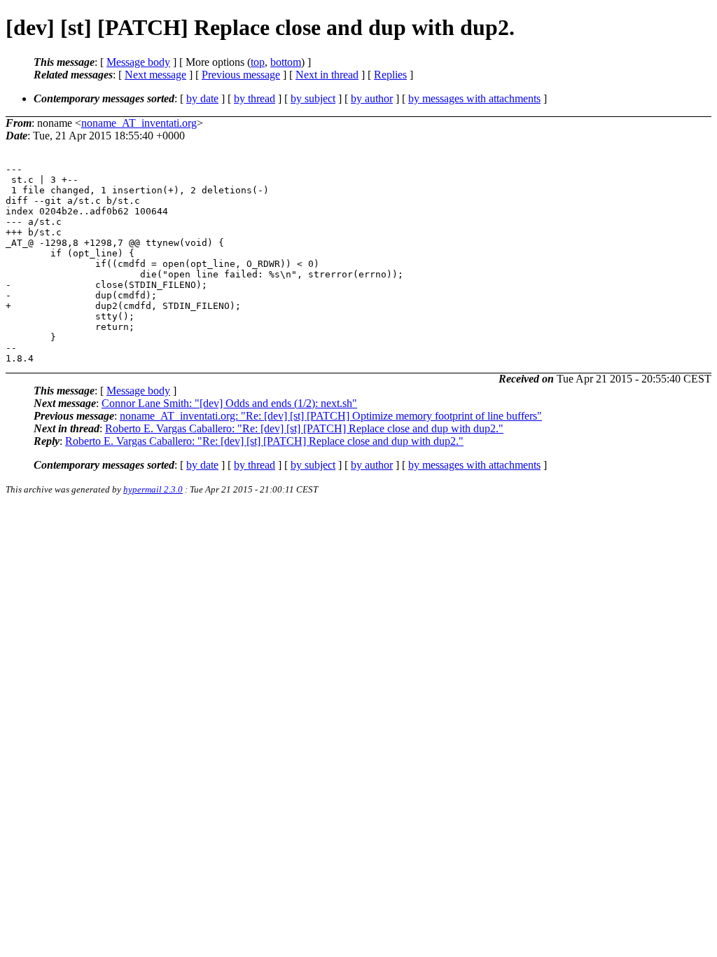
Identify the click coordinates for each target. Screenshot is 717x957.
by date (202, 98)
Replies (390, 75)
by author (372, 98)
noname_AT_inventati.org (139, 123)
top (258, 62)
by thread (254, 98)
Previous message (241, 75)
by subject (313, 98)
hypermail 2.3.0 (153, 489)
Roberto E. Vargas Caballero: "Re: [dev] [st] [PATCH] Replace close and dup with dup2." (304, 428)
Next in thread (326, 75)
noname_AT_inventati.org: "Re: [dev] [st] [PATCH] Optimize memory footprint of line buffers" (331, 416)
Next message (155, 75)
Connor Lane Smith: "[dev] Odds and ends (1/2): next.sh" (229, 403)
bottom (285, 62)
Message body (138, 62)
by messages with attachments (474, 98)
